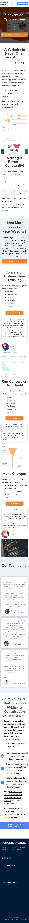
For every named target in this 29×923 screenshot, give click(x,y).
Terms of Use (10, 917)
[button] (12, 3)
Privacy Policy (18, 917)
